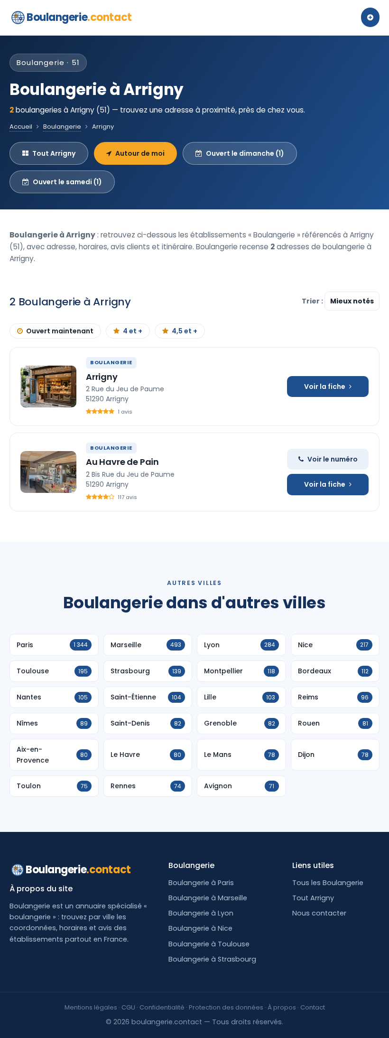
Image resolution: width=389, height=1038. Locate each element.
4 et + (132, 331)
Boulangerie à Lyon (200, 913)
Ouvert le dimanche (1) (245, 153)
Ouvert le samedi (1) (67, 182)
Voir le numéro (332, 459)
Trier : (313, 301)
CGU (128, 1007)
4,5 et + (184, 331)
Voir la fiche (324, 386)
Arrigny (102, 377)
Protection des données (226, 1007)
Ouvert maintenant (59, 331)
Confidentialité (162, 1007)
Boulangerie (79, 17)
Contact (312, 1007)
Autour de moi (140, 153)
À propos (282, 1007)
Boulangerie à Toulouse (209, 944)
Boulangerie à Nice (200, 928)
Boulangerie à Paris (201, 882)
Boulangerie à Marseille (207, 898)
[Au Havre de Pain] (48, 472)
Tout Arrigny (53, 153)
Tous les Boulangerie (327, 882)
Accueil (20, 126)
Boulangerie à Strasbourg (212, 959)
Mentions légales (91, 1007)
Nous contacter (319, 913)
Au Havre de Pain (122, 462)
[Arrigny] (48, 386)
